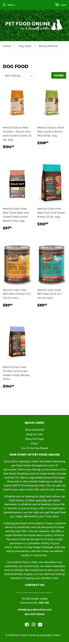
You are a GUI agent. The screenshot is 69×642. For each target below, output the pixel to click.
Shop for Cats (34, 434)
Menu (11, 4)
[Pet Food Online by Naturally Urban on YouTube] (40, 625)
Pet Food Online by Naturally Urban (38, 635)
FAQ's (34, 443)
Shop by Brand (34, 429)
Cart (63, 4)
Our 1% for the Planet (34, 448)
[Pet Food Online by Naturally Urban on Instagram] (33, 625)
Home (7, 45)
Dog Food (25, 45)
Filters (59, 75)
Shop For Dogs (34, 438)
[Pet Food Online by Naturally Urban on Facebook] (27, 625)
